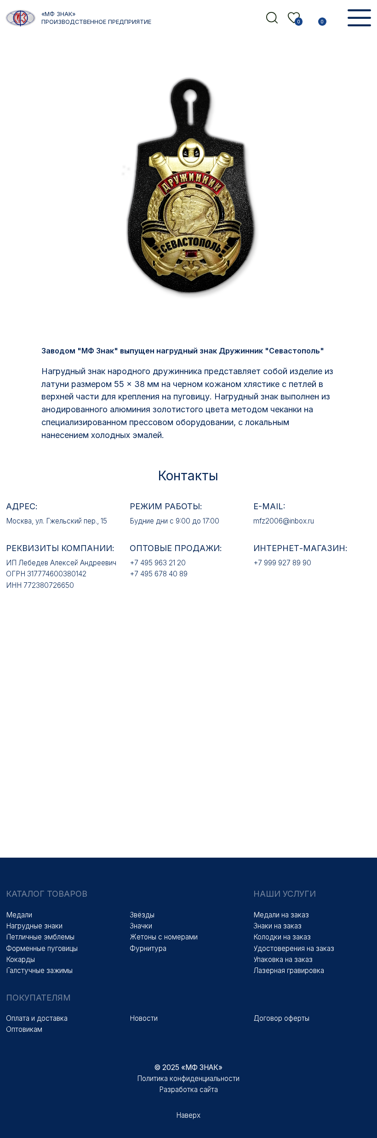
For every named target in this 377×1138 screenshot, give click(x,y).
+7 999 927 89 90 (282, 562)
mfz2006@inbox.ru (283, 521)
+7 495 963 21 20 (158, 562)
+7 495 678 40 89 (159, 573)
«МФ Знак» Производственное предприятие (96, 18)
